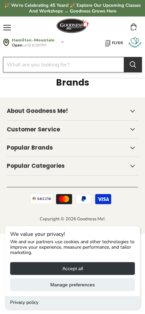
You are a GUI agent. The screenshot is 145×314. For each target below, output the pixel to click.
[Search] (133, 64)
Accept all (72, 268)
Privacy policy (24, 302)
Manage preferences (72, 284)
